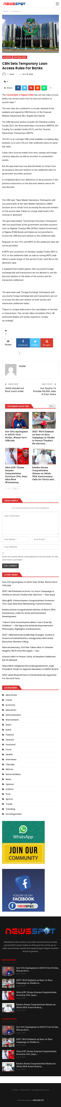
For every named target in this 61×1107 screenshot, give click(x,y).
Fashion (10, 734)
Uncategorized (13, 814)
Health (9, 754)
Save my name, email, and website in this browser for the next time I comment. (30, 558)
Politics (9, 789)
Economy (7, 57)
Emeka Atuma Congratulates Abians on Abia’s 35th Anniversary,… (36, 1006)
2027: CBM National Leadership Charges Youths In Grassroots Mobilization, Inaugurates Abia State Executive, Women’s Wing (28, 638)
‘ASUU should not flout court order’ (14, 390)
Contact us (48, 1079)
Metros (9, 769)
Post (8, 794)
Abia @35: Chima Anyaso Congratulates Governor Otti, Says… (36, 993)
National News (20, 57)
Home (10, 1079)
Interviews (11, 759)
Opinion (10, 784)
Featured (10, 744)
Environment (12, 719)
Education (11, 710)
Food (8, 749)
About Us (20, 1079)
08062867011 (38, 1100)
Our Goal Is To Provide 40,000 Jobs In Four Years (44, 391)
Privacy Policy (33, 1079)
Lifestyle (10, 764)
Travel (9, 804)
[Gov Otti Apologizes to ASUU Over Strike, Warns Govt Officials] (17, 420)
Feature (10, 739)
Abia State (11, 695)
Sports (9, 799)
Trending (10, 809)
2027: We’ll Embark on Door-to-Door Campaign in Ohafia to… (34, 981)
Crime (9, 700)
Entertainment (13, 715)
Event (8, 724)
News (8, 779)
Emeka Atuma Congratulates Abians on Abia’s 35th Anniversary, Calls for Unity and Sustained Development (28, 613)
